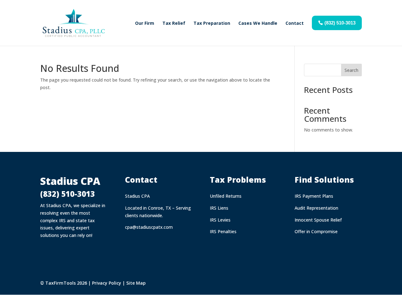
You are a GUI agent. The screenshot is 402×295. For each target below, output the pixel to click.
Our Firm (144, 23)
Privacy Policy (106, 283)
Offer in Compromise (316, 231)
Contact (294, 23)
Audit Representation (316, 208)
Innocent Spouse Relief (318, 220)
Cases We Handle (257, 23)
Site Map (136, 283)
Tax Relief (173, 23)
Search (351, 70)
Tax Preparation (211, 23)
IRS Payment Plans (314, 196)
